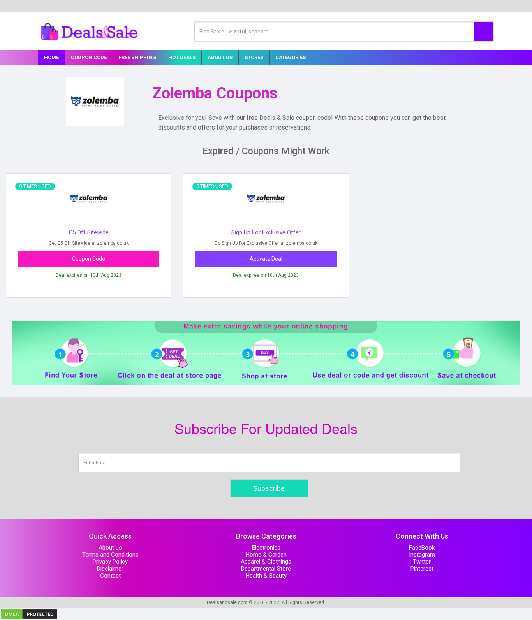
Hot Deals (182, 57)
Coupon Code (89, 57)
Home (51, 57)
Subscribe (269, 488)
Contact (110, 575)
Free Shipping (137, 57)
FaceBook (422, 547)
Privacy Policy (110, 561)
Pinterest (421, 568)
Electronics (266, 547)
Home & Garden (266, 554)
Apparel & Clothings (266, 561)
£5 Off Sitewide (89, 232)
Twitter (422, 561)
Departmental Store (266, 568)
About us (110, 547)
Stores (254, 57)
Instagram (422, 554)
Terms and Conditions (110, 554)
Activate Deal (266, 259)
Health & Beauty (266, 575)
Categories (290, 57)
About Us (220, 57)
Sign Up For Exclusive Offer (266, 232)
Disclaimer (110, 568)
